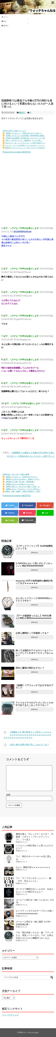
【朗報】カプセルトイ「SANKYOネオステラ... (21, 477)
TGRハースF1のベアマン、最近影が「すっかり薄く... (24, 140)
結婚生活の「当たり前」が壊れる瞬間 (16, 474)
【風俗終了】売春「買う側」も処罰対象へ (20, 482)
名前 (8, 795)
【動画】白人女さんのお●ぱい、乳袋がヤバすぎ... (22, 479)
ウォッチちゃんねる (30, 1032)
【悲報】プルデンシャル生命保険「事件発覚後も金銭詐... (25, 136)
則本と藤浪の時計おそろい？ (30, 668)
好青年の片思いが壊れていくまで (14, 131)
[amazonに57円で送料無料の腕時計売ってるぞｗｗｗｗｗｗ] (7, 586)
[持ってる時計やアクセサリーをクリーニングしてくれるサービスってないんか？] (7, 655)
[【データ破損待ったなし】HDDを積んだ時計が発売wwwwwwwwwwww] (7, 621)
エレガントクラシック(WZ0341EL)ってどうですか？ (34, 599)
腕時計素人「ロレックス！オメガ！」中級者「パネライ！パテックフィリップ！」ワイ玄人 (34, 837)
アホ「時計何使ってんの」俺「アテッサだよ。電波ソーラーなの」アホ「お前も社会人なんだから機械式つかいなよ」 (34, 935)
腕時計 (22, 112)
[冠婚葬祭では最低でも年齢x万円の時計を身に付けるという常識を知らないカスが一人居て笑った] (9, 513)
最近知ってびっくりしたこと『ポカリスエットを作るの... (25, 148)
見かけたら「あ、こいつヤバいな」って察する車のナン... (25, 143)
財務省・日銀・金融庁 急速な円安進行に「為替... (23, 491)
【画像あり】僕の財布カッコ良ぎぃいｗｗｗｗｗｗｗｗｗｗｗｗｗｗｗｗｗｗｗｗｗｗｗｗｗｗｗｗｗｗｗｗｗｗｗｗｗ (27, 735)
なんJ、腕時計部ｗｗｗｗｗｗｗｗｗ (33, 867)
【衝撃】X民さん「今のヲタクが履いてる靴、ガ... (22, 486)
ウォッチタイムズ (10, 1015)
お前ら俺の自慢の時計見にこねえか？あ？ (29, 744)
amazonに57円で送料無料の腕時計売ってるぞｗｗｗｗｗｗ (34, 582)
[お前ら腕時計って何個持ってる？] (7, 638)
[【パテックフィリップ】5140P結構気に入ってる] (7, 551)
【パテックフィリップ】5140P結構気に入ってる (34, 547)
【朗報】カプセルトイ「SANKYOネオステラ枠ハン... (24, 133)
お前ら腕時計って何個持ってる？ (32, 633)
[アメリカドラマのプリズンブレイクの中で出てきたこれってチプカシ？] (7, 708)
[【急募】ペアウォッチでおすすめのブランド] (7, 690)
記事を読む (34, 552)
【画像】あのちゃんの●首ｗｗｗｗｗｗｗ (19, 484)
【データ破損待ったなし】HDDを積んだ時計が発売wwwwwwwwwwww (33, 616)
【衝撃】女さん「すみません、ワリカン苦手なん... (23, 489)
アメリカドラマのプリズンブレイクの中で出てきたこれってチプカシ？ (34, 704)
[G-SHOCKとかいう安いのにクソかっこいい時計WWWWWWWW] (7, 568)
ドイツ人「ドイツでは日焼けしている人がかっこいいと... (25, 145)
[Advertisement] (28, 65)
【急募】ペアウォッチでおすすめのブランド (34, 686)
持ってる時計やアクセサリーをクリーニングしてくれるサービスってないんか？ (34, 653)
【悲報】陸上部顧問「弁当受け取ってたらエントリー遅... (25, 138)
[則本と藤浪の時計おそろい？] (7, 673)
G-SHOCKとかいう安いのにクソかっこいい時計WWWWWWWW (34, 564)
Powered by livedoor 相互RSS (17, 152)
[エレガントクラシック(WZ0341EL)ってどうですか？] (7, 603)
